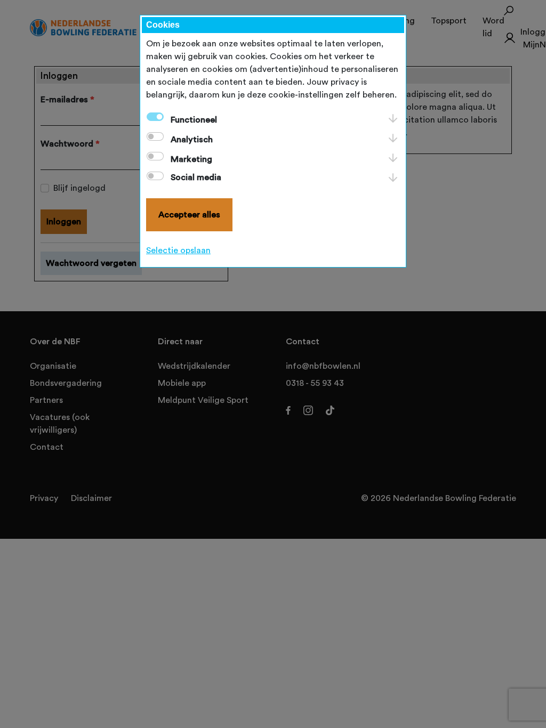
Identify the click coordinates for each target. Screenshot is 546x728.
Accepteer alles (189, 215)
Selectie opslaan (178, 250)
